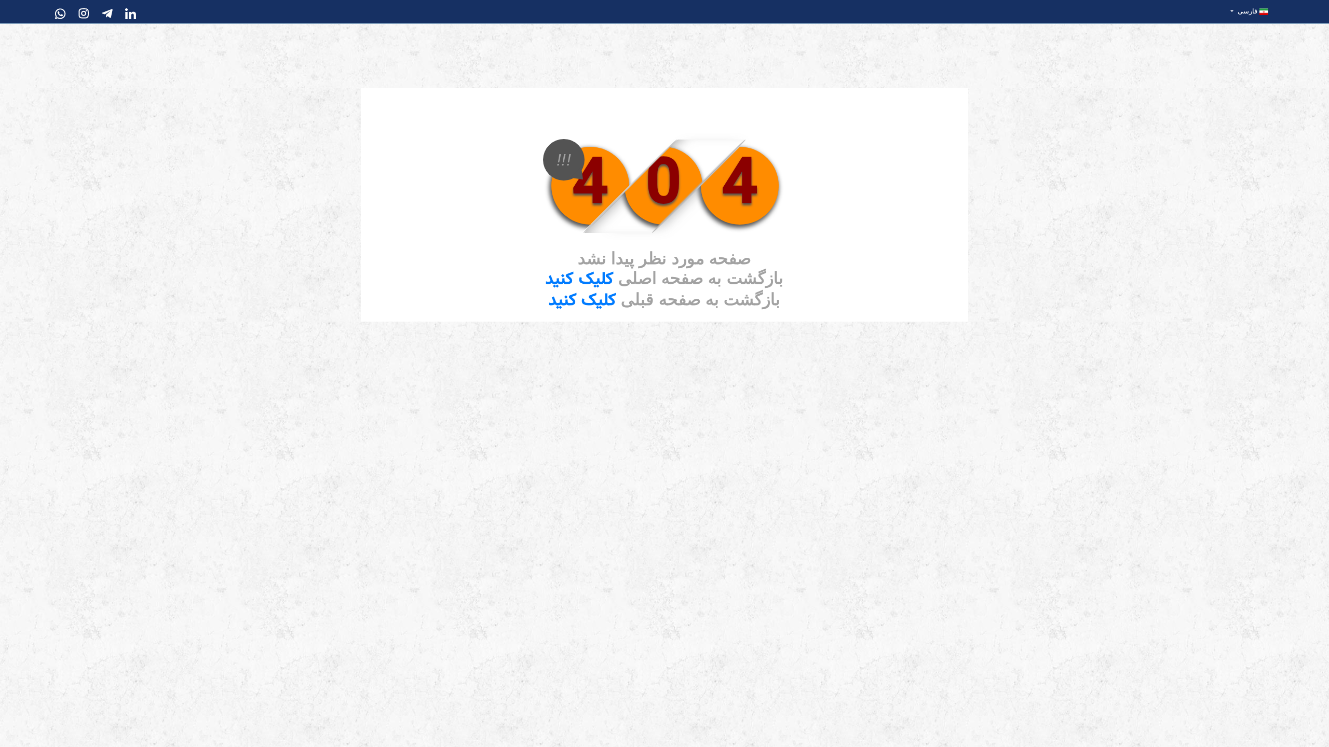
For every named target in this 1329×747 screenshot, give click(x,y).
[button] (1249, 11)
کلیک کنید (579, 279)
